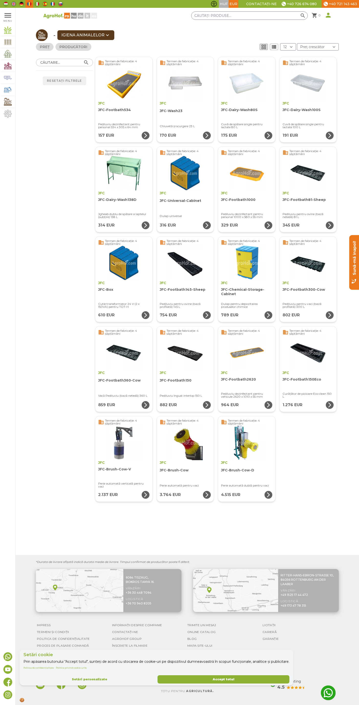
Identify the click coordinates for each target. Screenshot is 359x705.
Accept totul (223, 679)
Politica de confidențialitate (38, 667)
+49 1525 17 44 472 (294, 595)
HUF (224, 4)
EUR (233, 4)
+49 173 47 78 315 (293, 605)
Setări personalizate (89, 679)
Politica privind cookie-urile (71, 667)
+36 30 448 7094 (138, 592)
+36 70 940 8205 (138, 603)
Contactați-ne (261, 4)
